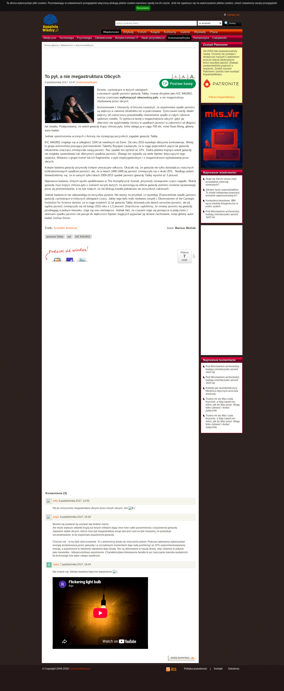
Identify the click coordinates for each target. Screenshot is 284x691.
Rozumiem (143, 8)
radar (56, 564)
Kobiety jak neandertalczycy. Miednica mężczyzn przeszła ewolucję (222, 391)
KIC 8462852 (82, 236)
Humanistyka (201, 37)
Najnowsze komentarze (219, 360)
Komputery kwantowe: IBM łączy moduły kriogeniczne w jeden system (222, 203)
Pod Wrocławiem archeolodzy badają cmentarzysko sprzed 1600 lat (222, 214)
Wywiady (200, 32)
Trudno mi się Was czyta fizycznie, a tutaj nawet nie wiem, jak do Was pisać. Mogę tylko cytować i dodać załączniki (223, 404)
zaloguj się (233, 14)
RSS (174, 669)
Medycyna (49, 37)
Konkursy (170, 32)
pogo (56, 516)
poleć (194, 256)
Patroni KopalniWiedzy (222, 97)
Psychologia (84, 37)
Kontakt (218, 668)
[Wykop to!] (57, 258)
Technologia (66, 37)
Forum (142, 32)
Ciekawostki (219, 37)
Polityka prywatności (195, 668)
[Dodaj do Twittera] (82, 258)
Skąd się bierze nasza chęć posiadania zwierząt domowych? (221, 181)
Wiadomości (111, 32)
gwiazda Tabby (54, 236)
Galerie (185, 32)
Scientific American (65, 228)
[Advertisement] (120, 59)
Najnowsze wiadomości (219, 172)
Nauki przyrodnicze (153, 37)
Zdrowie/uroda (103, 37)
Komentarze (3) (56, 493)
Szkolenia (233, 668)
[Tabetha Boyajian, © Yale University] (71, 105)
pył (69, 236)
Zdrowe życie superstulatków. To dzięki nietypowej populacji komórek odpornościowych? (223, 192)
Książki (155, 32)
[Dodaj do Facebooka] (69, 258)
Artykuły (128, 32)
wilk (55, 500)
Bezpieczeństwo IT (126, 37)
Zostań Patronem (215, 44)
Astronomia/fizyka (179, 37)
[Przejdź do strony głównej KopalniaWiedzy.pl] (50, 23)
